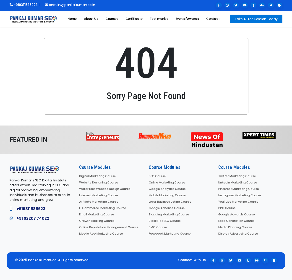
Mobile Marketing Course (167, 195)
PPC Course (227, 208)
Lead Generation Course (236, 221)
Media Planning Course (235, 227)
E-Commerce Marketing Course (102, 208)
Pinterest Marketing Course (238, 189)
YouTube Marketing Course (238, 202)
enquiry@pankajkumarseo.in (72, 5)
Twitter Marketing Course (237, 176)
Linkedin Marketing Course (237, 182)
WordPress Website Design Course (104, 189)
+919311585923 (26, 5)
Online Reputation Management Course (108, 227)
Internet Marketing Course (98, 195)
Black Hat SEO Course (165, 221)
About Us (91, 19)
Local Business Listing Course (170, 202)
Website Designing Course (98, 182)
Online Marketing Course (167, 182)
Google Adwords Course (236, 214)
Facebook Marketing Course (170, 234)
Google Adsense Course (167, 208)
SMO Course (158, 227)
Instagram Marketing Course (239, 195)
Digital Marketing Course (97, 176)
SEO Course (157, 176)
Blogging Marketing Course (169, 214)
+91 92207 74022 (32, 218)
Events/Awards (187, 19)
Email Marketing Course (96, 214)
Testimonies (159, 19)
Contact (213, 19)
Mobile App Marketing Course (101, 234)
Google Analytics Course (167, 189)
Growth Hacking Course (97, 221)
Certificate (134, 19)
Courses (111, 19)
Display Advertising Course (238, 234)
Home (72, 19)
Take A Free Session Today (256, 19)
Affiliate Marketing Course (98, 202)
